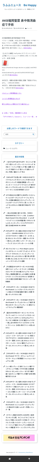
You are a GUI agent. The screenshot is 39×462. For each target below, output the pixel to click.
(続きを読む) (28, 48)
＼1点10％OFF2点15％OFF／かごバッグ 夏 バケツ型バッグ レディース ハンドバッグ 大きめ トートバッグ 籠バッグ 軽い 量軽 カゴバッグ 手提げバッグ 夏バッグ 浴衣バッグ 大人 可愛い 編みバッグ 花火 (21, 167)
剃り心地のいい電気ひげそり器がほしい (15, 104)
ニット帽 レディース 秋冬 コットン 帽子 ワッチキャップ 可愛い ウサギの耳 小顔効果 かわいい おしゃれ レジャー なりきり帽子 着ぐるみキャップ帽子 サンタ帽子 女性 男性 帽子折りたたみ (20, 371)
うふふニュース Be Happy (19, 5)
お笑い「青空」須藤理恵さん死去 (15, 113)
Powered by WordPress (26, 452)
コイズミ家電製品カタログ (11, 99)
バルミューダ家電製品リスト (12, 93)
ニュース (29, 28)
